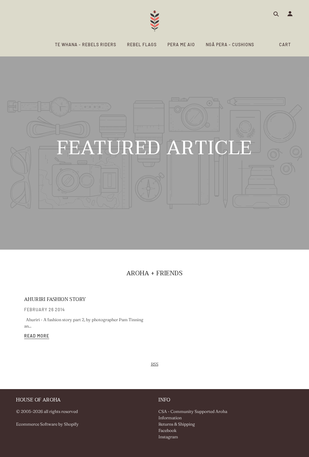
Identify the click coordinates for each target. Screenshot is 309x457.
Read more (36, 336)
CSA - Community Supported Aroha (192, 411)
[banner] (154, 21)
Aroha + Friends (154, 273)
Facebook (167, 430)
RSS (154, 364)
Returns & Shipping (176, 424)
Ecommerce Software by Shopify (47, 424)
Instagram (168, 436)
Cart (285, 44)
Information (170, 417)
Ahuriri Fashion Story (55, 299)
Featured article (154, 151)
